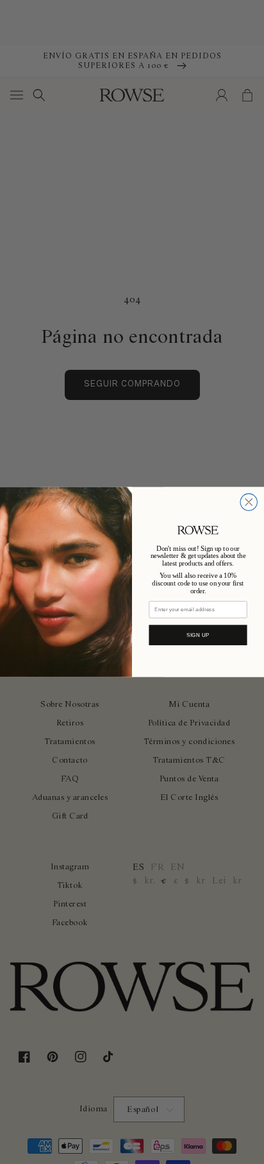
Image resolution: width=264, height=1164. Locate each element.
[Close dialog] (248, 502)
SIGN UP (198, 635)
